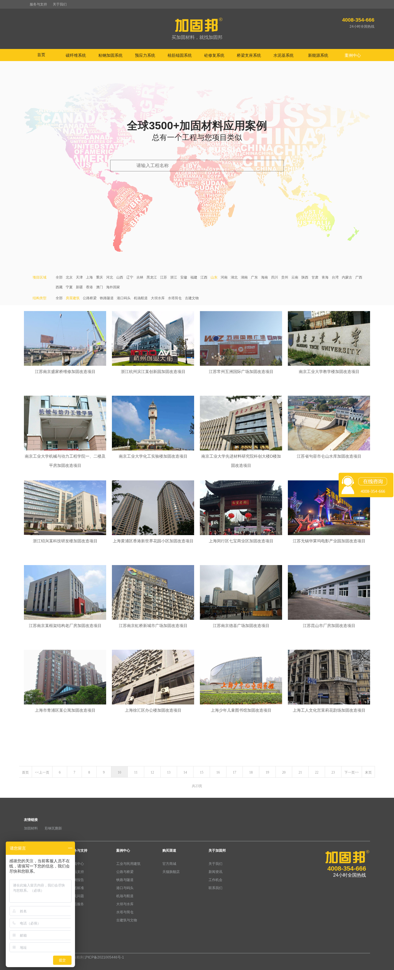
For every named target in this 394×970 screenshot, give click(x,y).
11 (136, 772)
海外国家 (113, 287)
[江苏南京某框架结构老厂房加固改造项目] (65, 593)
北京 (69, 277)
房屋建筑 (73, 298)
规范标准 (77, 888)
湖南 (244, 277)
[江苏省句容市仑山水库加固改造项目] (329, 424)
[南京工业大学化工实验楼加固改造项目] (153, 424)
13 (168, 772)
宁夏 (69, 287)
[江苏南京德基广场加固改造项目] (241, 593)
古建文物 (192, 298)
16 (218, 772)
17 (234, 772)
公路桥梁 (90, 298)
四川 (274, 277)
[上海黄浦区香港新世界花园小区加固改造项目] (153, 508)
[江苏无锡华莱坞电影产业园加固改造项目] (329, 508)
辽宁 (129, 277)
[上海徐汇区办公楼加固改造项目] (153, 678)
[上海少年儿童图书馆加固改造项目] (241, 678)
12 (152, 772)
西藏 (59, 287)
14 (185, 772)
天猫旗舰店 (171, 872)
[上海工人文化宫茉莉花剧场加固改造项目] (329, 678)
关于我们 (60, 4)
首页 (41, 54)
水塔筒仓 (175, 298)
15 (201, 772)
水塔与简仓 (125, 912)
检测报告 (77, 880)
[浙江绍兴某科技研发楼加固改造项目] (65, 508)
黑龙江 (152, 277)
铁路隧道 (107, 298)
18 (251, 772)
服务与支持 (38, 4)
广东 (254, 277)
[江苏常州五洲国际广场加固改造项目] (241, 339)
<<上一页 (42, 772)
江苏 (163, 277)
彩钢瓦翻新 (53, 828)
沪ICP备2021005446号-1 (104, 957)
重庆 (99, 277)
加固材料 (31, 828)
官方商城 (169, 864)
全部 (59, 277)
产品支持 (77, 872)
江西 (203, 277)
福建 (193, 277)
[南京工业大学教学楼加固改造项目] (329, 339)
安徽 (183, 277)
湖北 (234, 277)
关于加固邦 (217, 850)
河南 (224, 277)
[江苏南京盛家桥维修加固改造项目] (65, 339)
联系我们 (215, 888)
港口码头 (124, 298)
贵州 (284, 277)
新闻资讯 (215, 872)
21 (300, 772)
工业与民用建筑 (128, 864)
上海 (89, 277)
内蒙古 (347, 277)
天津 (79, 277)
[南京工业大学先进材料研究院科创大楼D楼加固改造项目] (241, 424)
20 (284, 772)
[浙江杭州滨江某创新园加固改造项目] (153, 339)
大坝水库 (158, 298)
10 (119, 772)
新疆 (79, 287)
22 (316, 772)
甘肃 (315, 277)
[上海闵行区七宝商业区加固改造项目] (241, 508)
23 (333, 772)
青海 (325, 277)
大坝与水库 (125, 904)
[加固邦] (197, 29)
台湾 (335, 277)
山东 (214, 277)
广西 (358, 277)
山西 (119, 277)
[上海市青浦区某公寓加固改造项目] (65, 678)
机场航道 (141, 298)
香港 (89, 287)
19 (267, 772)
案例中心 (123, 850)
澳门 (99, 287)
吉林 (139, 277)
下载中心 (77, 864)
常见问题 (77, 896)
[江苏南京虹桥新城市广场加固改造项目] (153, 593)
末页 (368, 772)
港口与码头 (125, 888)
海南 (264, 277)
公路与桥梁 (125, 872)
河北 (109, 277)
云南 (294, 277)
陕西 (304, 277)
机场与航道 (125, 896)
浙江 (173, 277)
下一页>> (351, 772)
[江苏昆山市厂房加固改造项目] (329, 593)
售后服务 (77, 904)
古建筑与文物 (126, 920)
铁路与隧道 (125, 880)
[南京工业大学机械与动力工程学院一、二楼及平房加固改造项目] (65, 424)
